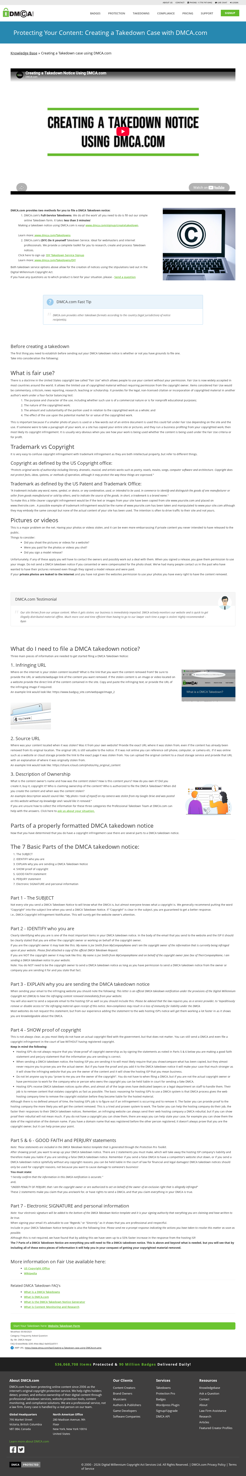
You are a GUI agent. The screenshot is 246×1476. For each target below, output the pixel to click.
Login (235, 2)
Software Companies (126, 1416)
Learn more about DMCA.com (29, 1441)
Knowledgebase (209, 1388)
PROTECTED (30, 1464)
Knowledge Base (24, 53)
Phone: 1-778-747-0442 (200, 2)
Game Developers (125, 1411)
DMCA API (163, 1416)
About (203, 1405)
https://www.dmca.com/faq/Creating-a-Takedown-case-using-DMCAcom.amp (63, 1347)
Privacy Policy (216, 1464)
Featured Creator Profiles (215, 1428)
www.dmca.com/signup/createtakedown (112, 225)
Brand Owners (122, 1393)
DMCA (15, 1464)
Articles (204, 1422)
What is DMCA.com (36, 1297)
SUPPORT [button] (207, 13)
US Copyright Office (37, 1268)
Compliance (166, 13)
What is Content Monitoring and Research (51, 1307)
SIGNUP (230, 13)
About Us (168, 2)
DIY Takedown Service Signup (65, 255)
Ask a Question (209, 1393)
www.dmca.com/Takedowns (52, 235)
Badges (95, 13)
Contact (179, 2)
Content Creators (124, 1388)
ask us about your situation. (76, 811)
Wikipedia (30, 1273)
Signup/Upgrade (167, 1411)
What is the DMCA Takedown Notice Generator (54, 1302)
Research (205, 1416)
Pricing (187, 13)
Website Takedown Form (64, 1326)
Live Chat (222, 2)
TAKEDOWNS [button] (141, 13)
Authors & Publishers (127, 1405)
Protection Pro (165, 1393)
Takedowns (163, 1388)
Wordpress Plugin (168, 1405)
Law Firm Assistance (212, 1411)
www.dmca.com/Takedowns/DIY (55, 260)
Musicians (119, 1399)
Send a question (125, 277)
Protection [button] (116, 13)
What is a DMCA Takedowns (42, 1292)
